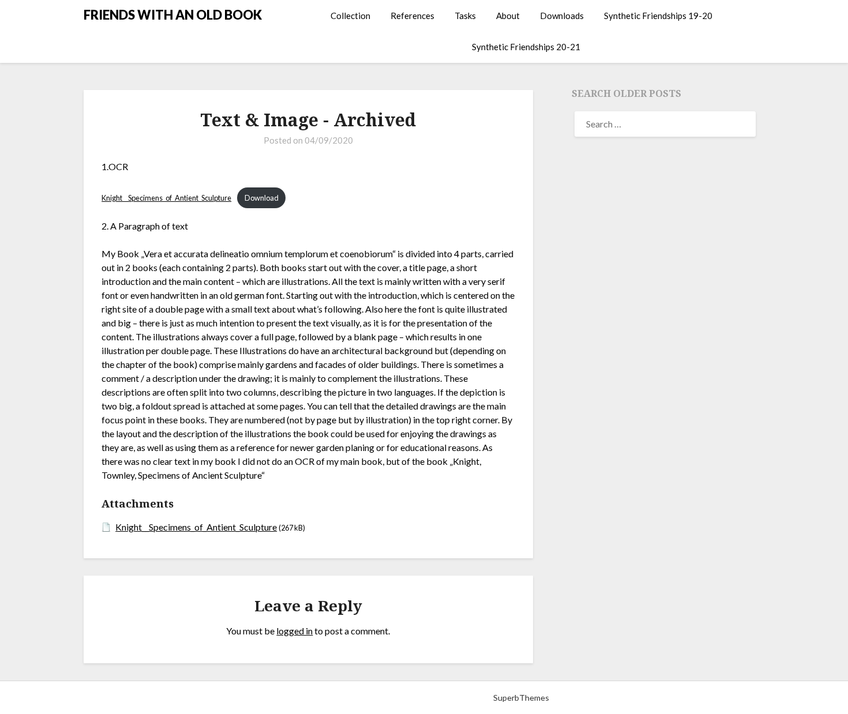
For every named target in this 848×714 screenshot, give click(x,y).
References (412, 15)
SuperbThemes (521, 697)
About (508, 15)
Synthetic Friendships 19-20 (658, 15)
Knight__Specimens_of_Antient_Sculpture (166, 197)
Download (262, 197)
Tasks (465, 15)
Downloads (562, 15)
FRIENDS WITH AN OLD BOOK (173, 14)
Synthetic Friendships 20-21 (526, 47)
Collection (350, 15)
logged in (294, 630)
